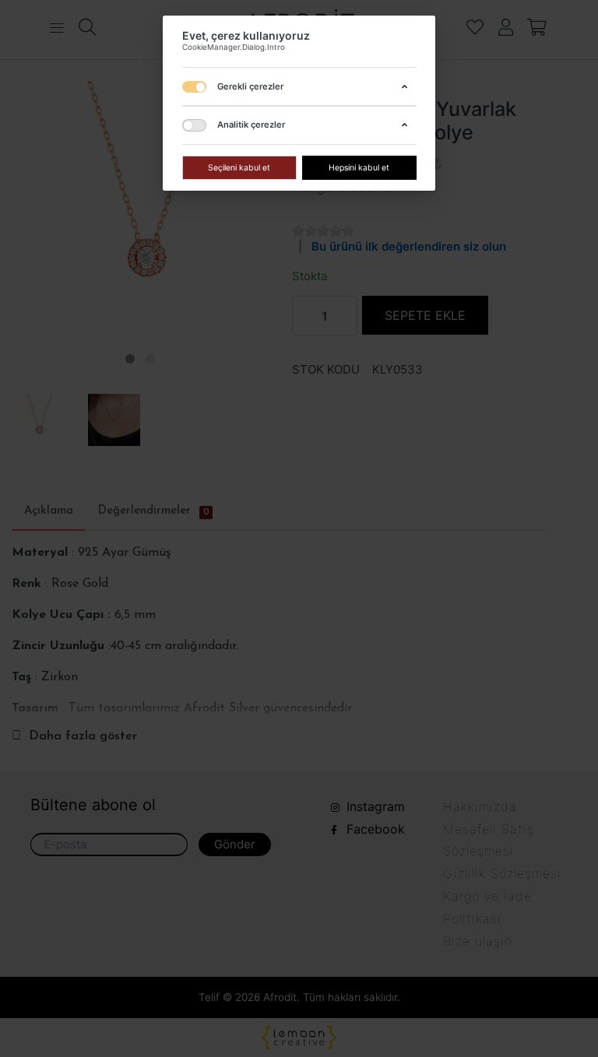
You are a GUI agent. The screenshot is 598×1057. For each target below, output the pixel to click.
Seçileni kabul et (239, 167)
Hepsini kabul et (359, 167)
